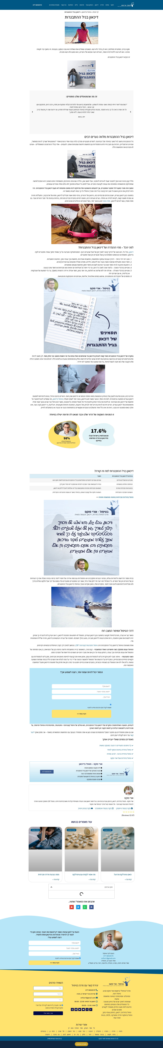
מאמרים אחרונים (54, 5)
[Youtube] (83, 1009)
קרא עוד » (128, 879)
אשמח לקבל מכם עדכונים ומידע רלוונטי (99, 708)
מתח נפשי (106, 201)
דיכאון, (130, 252)
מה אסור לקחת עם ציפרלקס (84, 874)
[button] (32, 112)
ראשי (112, 5)
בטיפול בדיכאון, (57, 399)
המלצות (70, 5)
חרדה (102, 5)
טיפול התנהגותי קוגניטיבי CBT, (86, 645)
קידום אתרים (54, 1039)
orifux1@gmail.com (108, 958)
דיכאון (96, 5)
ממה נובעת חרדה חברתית (48, 874)
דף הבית (95, 12)
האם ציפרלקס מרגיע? (122, 874)
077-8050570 (108, 956)
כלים (76, 5)
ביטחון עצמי (89, 5)
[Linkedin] (76, 1009)
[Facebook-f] (90, 1009)
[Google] (72, 1009)
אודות (107, 5)
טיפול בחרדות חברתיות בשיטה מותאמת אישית (116, 497)
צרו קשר (63, 5)
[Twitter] (79, 1009)
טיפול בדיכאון (86, 12)
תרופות (82, 5)
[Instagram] (87, 1009)
